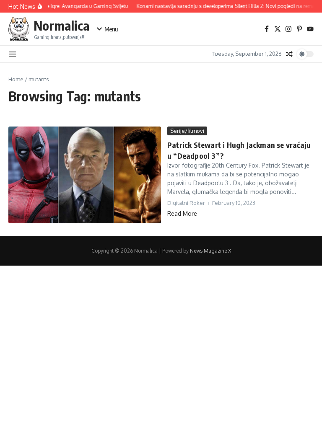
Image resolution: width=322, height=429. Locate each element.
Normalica (61, 25)
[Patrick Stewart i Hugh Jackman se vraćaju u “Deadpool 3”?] (84, 175)
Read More (182, 213)
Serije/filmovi (187, 130)
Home (15, 79)
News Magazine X (210, 251)
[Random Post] (289, 54)
